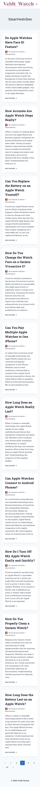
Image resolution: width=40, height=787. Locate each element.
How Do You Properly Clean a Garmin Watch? (17, 623)
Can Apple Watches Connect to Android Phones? (19, 482)
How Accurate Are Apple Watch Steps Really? (19, 115)
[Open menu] (37, 4)
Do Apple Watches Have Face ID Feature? (18, 42)
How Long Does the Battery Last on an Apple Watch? (19, 699)
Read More (11, 98)
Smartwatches (10, 54)
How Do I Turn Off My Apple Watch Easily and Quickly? (20, 556)
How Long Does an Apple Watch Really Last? (20, 406)
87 (7, 767)
